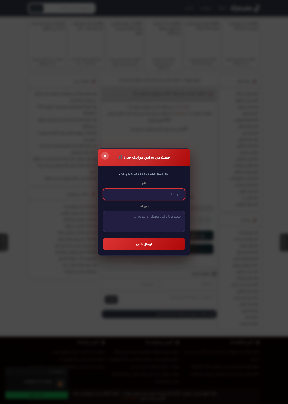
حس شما (144, 206)
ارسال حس (144, 244)
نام (144, 183)
